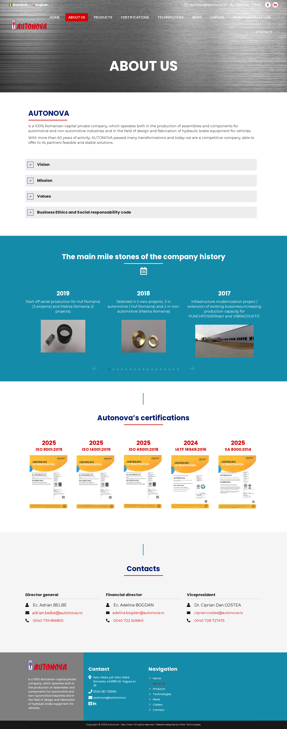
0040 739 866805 (48, 621)
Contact (158, 710)
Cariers (157, 705)
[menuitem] (18, 5)
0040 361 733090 (104, 692)
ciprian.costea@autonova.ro (218, 613)
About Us (159, 684)
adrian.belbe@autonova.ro (57, 613)
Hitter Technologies (190, 724)
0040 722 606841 (128, 621)
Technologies (162, 694)
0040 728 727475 (209, 621)
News (156, 699)
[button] (109, 369)
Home (157, 678)
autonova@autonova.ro (208, 5)
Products (159, 689)
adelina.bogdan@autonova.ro (138, 613)
